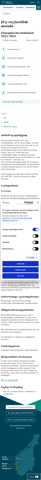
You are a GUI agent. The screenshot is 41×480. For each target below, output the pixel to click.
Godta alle (20, 264)
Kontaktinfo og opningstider (20, 407)
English (32, 2)
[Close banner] (38, 202)
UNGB (6, 122)
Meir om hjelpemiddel (9, 380)
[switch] (36, 236)
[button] (38, 2)
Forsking (19, 7)
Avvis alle (20, 276)
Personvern (20, 428)
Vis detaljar (30, 257)
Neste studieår (32, 40)
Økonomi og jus (10, 126)
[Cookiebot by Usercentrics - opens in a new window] (25, 202)
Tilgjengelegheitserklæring (20, 426)
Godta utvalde (20, 270)
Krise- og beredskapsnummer (20, 420)
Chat (31, 477)
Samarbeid (30, 7)
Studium (7, 13)
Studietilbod (8, 7)
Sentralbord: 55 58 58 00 (22, 413)
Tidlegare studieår (10, 40)
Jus (5, 118)
